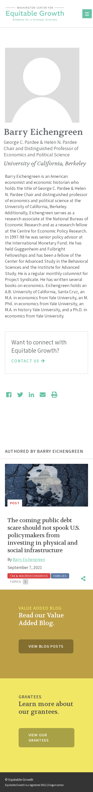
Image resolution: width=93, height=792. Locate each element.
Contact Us (26, 361)
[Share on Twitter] (20, 395)
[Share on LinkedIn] (31, 395)
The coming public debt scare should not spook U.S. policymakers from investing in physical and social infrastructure (43, 535)
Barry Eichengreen (29, 559)
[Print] (54, 395)
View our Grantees (39, 737)
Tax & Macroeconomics (29, 576)
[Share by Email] (43, 395)
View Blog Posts (46, 646)
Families (60, 576)
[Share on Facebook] (8, 395)
